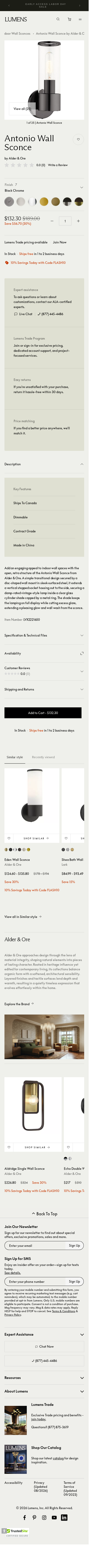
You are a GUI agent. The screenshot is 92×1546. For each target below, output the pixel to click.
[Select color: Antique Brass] (6, 849)
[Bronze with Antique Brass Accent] (79, 201)
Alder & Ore (17, 158)
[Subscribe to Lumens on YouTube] (54, 1517)
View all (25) (22, 109)
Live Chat (25, 314)
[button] (19, 165)
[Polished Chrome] (32, 201)
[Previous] (9, 5)
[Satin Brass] (44, 201)
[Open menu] (80, 19)
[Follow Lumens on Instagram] (44, 1517)
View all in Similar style (20, 917)
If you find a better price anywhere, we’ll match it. (42, 430)
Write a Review (58, 165)
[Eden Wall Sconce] (31, 795)
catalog (58, 1458)
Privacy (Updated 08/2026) (41, 1486)
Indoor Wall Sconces (16, 33)
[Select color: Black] (10, 849)
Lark (64, 864)
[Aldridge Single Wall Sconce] (33, 1105)
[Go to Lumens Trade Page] (15, 1420)
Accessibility (13, 1482)
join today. (38, 1419)
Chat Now (46, 1346)
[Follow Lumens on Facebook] (24, 1517)
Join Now (60, 242)
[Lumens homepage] (15, 20)
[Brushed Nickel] (20, 201)
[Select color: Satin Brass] (28, 849)
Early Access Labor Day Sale (45, 5)
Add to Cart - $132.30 (43, 713)
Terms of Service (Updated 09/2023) (70, 1488)
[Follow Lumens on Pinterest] (34, 1517)
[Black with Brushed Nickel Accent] (67, 201)
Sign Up (74, 1245)
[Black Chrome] (9, 201)
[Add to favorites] (78, 139)
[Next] (79, 5)
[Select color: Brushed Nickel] (24, 849)
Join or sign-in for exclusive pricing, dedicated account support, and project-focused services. (42, 350)
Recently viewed (43, 757)
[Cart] (69, 20)
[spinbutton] (65, 221)
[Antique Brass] (55, 201)
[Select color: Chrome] (67, 849)
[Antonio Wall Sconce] (44, 80)
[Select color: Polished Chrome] (15, 849)
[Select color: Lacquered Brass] (72, 849)
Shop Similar (34, 838)
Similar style (15, 757)
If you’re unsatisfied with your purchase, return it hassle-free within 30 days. (41, 389)
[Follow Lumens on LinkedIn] (64, 1517)
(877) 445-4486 (52, 314)
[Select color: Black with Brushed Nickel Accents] (65, 1158)
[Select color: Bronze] (19, 849)
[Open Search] (58, 19)
